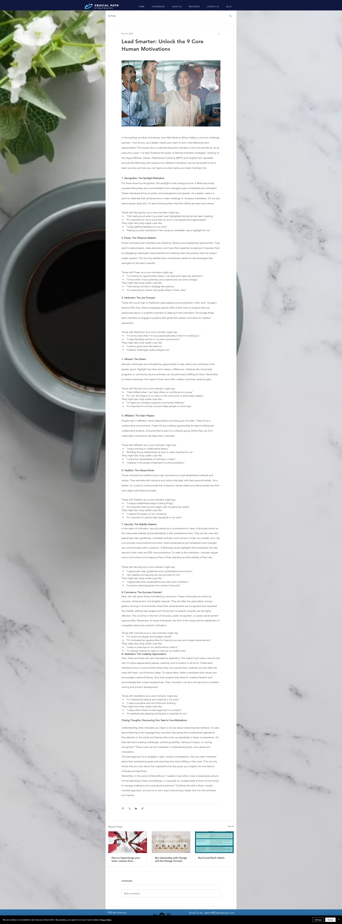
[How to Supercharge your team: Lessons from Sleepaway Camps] (127, 842)
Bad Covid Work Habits (211, 857)
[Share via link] (142, 808)
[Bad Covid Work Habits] (214, 842)
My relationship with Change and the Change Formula (171, 859)
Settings (318, 919)
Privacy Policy (105, 919)
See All (231, 826)
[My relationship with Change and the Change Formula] (171, 842)
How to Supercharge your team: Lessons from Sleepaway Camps (126, 859)
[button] (230, 16)
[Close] (338, 920)
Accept (330, 919)
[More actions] (218, 33)
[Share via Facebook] (123, 808)
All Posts (112, 16)
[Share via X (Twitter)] (129, 808)
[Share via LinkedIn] (136, 808)
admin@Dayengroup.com (219, 912)
